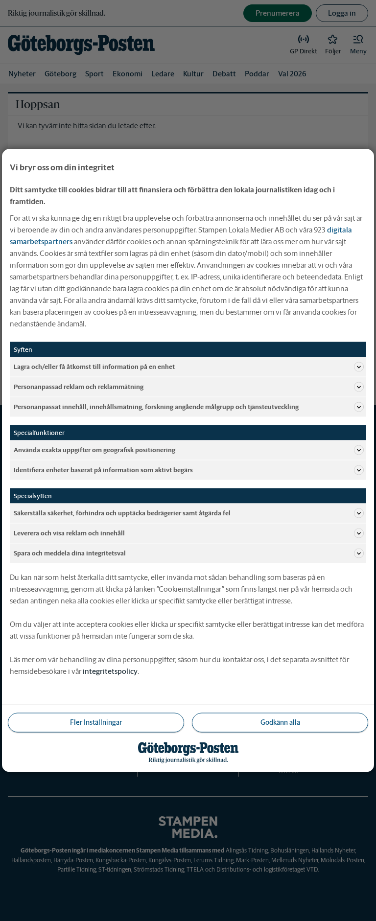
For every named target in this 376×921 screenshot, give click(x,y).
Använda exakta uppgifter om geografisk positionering (94, 449)
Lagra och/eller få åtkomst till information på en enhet (94, 366)
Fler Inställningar (96, 722)
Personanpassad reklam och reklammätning (78, 386)
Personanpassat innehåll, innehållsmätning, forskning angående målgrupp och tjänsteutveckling (156, 406)
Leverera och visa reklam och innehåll (69, 533)
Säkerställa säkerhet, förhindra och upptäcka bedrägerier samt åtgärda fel (122, 512)
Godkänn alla (280, 722)
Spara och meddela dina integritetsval (70, 553)
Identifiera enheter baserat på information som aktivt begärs (103, 469)
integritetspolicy (110, 671)
